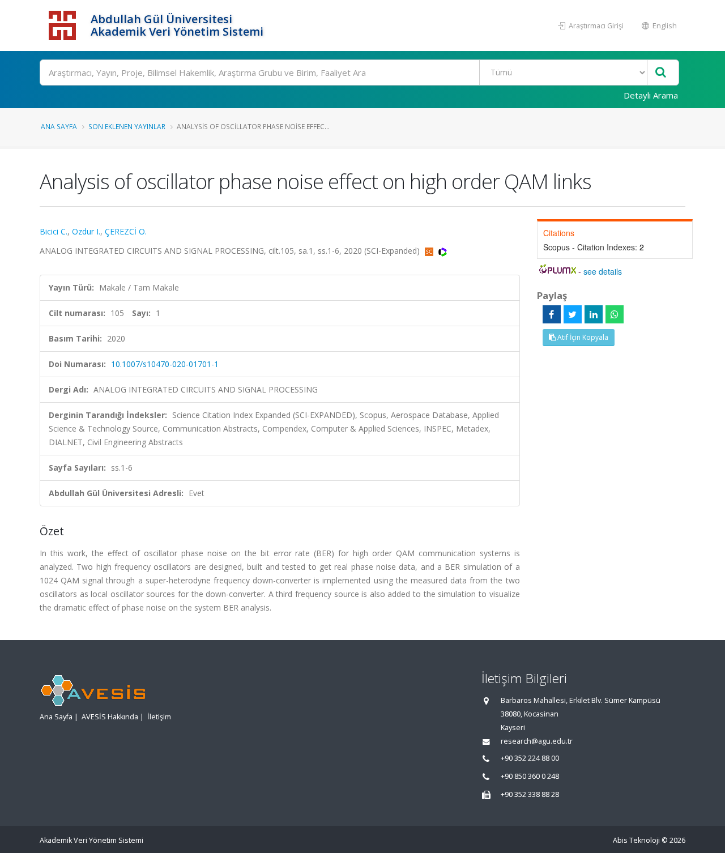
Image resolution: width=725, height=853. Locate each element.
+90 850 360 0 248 (530, 776)
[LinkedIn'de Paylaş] (594, 314)
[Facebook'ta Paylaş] (552, 314)
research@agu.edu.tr (537, 741)
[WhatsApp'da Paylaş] (614, 314)
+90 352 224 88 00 (530, 758)
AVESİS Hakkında (110, 717)
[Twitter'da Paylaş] (573, 314)
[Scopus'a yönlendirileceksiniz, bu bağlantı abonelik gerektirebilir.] (430, 250)
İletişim (159, 717)
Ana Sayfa (59, 126)
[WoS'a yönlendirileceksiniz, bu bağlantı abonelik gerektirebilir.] (442, 250)
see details (602, 271)
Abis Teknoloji (636, 840)
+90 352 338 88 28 (530, 794)
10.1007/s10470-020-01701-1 (165, 364)
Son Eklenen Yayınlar (126, 126)
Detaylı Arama (651, 95)
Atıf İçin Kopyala (582, 337)
